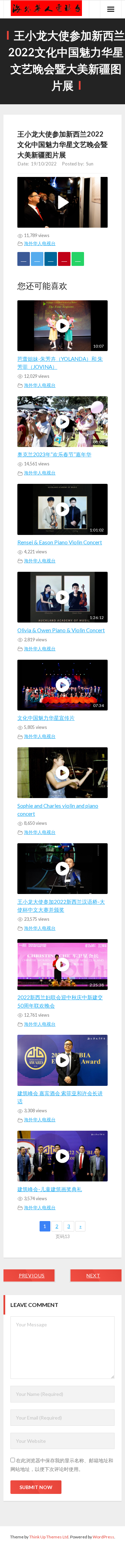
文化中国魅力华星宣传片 (46, 718)
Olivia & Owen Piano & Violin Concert (61, 630)
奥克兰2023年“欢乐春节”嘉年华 (54, 454)
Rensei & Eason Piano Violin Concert (59, 542)
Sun (89, 163)
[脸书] (23, 259)
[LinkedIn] (50, 259)
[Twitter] (37, 259)
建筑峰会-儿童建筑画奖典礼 (49, 1189)
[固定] (64, 259)
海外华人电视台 (40, 243)
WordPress (103, 1536)
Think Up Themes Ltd (48, 1536)
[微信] (78, 259)
